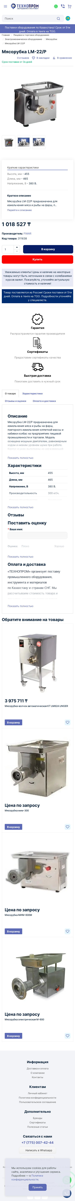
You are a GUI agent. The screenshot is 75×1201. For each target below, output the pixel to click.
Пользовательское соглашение (37, 1102)
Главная (6, 35)
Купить (37, 259)
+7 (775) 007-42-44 (37, 1142)
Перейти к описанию (19, 210)
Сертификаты (37, 1122)
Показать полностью (20, 457)
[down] (17, 251)
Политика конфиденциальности (37, 1097)
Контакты (37, 1077)
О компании (38, 1072)
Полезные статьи (37, 1126)
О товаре (10, 393)
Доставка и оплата (37, 1068)
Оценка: (13, 546)
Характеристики (32, 393)
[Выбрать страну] (67, 18)
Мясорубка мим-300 (17, 810)
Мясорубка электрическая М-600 (24, 1019)
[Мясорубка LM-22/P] (37, 103)
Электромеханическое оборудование (23, 39)
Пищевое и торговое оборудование (31, 35)
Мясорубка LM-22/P (15, 43)
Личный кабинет (37, 1093)
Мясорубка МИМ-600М (18, 914)
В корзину (48, 249)
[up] (17, 247)
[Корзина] (70, 6)
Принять (37, 1187)
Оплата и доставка (44, 400)
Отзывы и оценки (15, 400)
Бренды (37, 1118)
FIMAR (27, 233)
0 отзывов (23, 57)
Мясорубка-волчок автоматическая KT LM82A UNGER (36, 706)
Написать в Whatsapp (38, 1150)
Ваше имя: (16, 529)
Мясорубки (51, 39)
